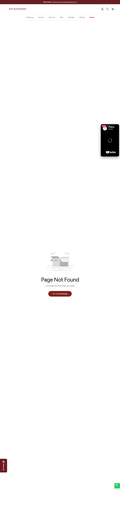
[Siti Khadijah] (17, 9)
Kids (61, 17)
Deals (91, 17)
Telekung (29, 17)
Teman (41, 17)
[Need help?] (117, 486)
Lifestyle (71, 17)
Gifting (82, 17)
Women (52, 17)
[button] (110, 140)
